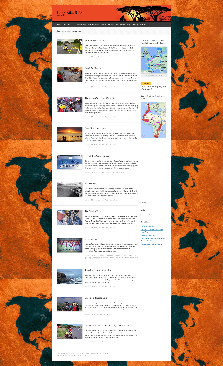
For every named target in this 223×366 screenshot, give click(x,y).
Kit (74, 24)
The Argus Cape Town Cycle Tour (100, 98)
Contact (143, 24)
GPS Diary (66, 24)
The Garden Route (93, 211)
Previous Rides (93, 24)
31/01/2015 (88, 314)
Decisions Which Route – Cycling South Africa (107, 325)
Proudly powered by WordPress (67, 353)
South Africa (112, 87)
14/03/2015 (88, 144)
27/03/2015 (88, 87)
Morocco (105, 257)
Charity (135, 24)
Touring (109, 314)
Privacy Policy (81, 355)
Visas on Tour (91, 238)
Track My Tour (113, 24)
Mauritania (98, 257)
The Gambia (133, 257)
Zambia (98, 259)
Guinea (125, 255)
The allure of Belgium (148, 226)
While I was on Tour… (95, 40)
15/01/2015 (88, 342)
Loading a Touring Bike (96, 297)
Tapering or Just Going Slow (98, 270)
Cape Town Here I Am (95, 128)
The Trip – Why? (125, 24)
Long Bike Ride (69, 12)
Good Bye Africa (93, 68)
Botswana (101, 255)
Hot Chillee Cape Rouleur (97, 155)
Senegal (111, 257)
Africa (95, 87)
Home (59, 24)
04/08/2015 (88, 57)
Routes (103, 24)
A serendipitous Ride (147, 235)
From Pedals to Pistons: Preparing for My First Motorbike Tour (153, 239)
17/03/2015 (88, 117)
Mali (93, 257)
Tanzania (126, 257)
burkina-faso (118, 255)
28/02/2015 (88, 200)
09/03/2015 (88, 172)
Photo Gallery (81, 24)
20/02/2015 (88, 228)
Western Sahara (90, 259)
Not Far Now (91, 183)
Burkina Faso (109, 255)
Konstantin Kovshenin (100, 353)
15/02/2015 (88, 255)
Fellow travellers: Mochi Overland (152, 244)
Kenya (130, 255)
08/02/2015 (88, 286)
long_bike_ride (113, 172)
